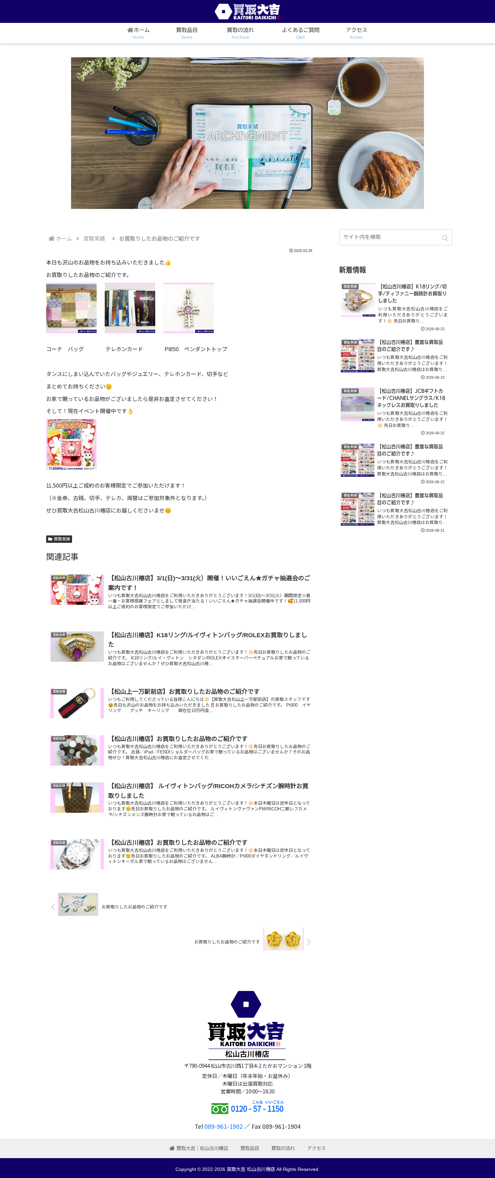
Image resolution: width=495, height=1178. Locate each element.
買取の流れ (283, 1148)
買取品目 (249, 1148)
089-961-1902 (223, 1126)
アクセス (316, 1148)
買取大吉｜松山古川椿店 (202, 1148)
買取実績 (62, 539)
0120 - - (257, 1108)
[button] (445, 238)
